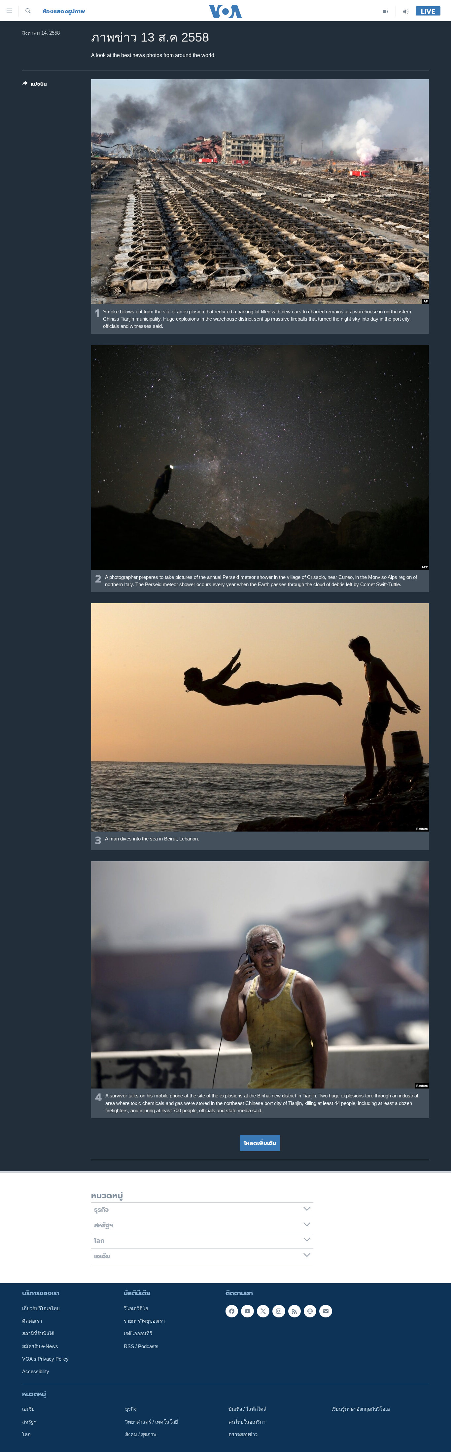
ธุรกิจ (131, 1409)
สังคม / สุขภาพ (140, 1434)
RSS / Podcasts (141, 1346)
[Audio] (406, 11)
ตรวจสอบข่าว (243, 1434)
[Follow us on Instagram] (278, 1311)
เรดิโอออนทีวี (138, 1333)
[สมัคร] (325, 1311)
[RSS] (294, 1311)
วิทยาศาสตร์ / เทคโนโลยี (151, 1421)
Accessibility (35, 1371)
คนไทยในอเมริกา (246, 1421)
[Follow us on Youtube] (247, 1311)
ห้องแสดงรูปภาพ (64, 11)
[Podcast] (310, 1311)
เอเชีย (28, 1409)
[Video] (386, 11)
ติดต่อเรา (32, 1321)
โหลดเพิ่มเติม (260, 1143)
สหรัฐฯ (29, 1421)
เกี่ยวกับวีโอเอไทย (41, 1308)
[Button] (34, 85)
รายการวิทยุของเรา (144, 1321)
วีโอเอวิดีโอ (136, 1308)
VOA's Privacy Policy (45, 1359)
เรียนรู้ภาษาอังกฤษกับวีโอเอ (360, 1409)
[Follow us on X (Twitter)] (263, 1311)
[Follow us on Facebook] (232, 1311)
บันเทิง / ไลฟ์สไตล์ (247, 1409)
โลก (26, 1434)
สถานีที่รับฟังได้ (38, 1333)
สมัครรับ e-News (40, 1346)
